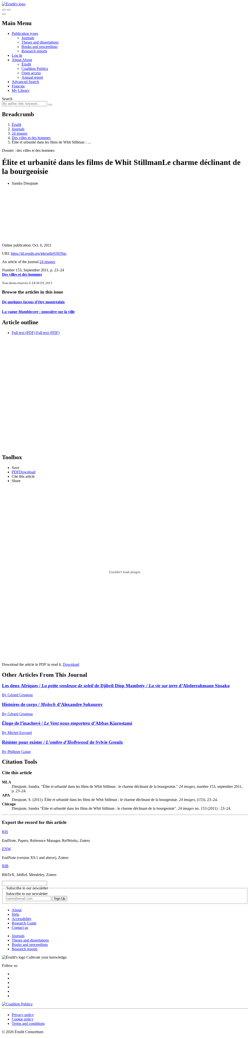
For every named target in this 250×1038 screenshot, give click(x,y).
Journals (27, 38)
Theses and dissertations (40, 42)
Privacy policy (23, 1015)
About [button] (17, 60)
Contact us (20, 927)
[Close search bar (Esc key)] (9, 9)
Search (7, 99)
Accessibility (21, 919)
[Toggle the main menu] (4, 14)
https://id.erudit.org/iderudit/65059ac (39, 253)
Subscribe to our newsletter (27, 894)
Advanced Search (25, 82)
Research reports (34, 51)
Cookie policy (22, 1019)
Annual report (32, 77)
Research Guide (24, 923)
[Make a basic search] (4, 9)
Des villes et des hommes (31, 138)
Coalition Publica (34, 69)
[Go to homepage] (13, 4)
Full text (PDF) (23, 333)
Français (18, 86)
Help (15, 914)
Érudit (26, 64)
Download (71, 664)
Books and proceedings (39, 47)
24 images (19, 133)
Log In (17, 55)
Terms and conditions (28, 1023)
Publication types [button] (25, 33)
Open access (31, 73)
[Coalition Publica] (17, 1004)
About (27, 60)
